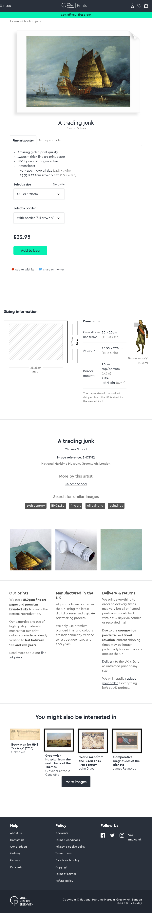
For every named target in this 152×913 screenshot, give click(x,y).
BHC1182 (57, 505)
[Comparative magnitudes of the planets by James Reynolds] (127, 741)
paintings (116, 505)
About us (16, 833)
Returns (15, 860)
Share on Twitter (53, 269)
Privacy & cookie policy (70, 846)
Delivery (108, 661)
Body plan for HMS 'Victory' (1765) (24, 746)
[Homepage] (75, 5)
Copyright (61, 867)
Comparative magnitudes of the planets (126, 760)
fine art (76, 505)
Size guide (59, 184)
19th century (36, 505)
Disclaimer (61, 833)
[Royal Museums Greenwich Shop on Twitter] (112, 837)
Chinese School (76, 128)
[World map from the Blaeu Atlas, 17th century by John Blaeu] (93, 741)
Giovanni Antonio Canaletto (57, 772)
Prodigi (137, 903)
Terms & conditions (67, 840)
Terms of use (63, 853)
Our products (18, 846)
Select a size (39, 184)
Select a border (24, 208)
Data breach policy (67, 860)
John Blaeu (87, 768)
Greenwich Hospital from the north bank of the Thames (58, 761)
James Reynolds (124, 768)
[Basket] (146, 5)
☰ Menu (5, 6)
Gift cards (16, 867)
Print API (122, 903)
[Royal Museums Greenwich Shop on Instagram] (122, 837)
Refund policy (64, 881)
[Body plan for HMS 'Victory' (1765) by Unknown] (25, 739)
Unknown (18, 752)
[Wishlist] (139, 5)
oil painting (95, 505)
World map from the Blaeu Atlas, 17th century (91, 760)
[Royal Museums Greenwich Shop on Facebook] (103, 837)
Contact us (17, 840)
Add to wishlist (24, 269)
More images (76, 782)
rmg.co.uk (134, 839)
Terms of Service (66, 874)
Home (14, 21)
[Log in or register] (132, 5)
